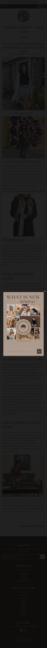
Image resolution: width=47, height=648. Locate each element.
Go (39, 351)
